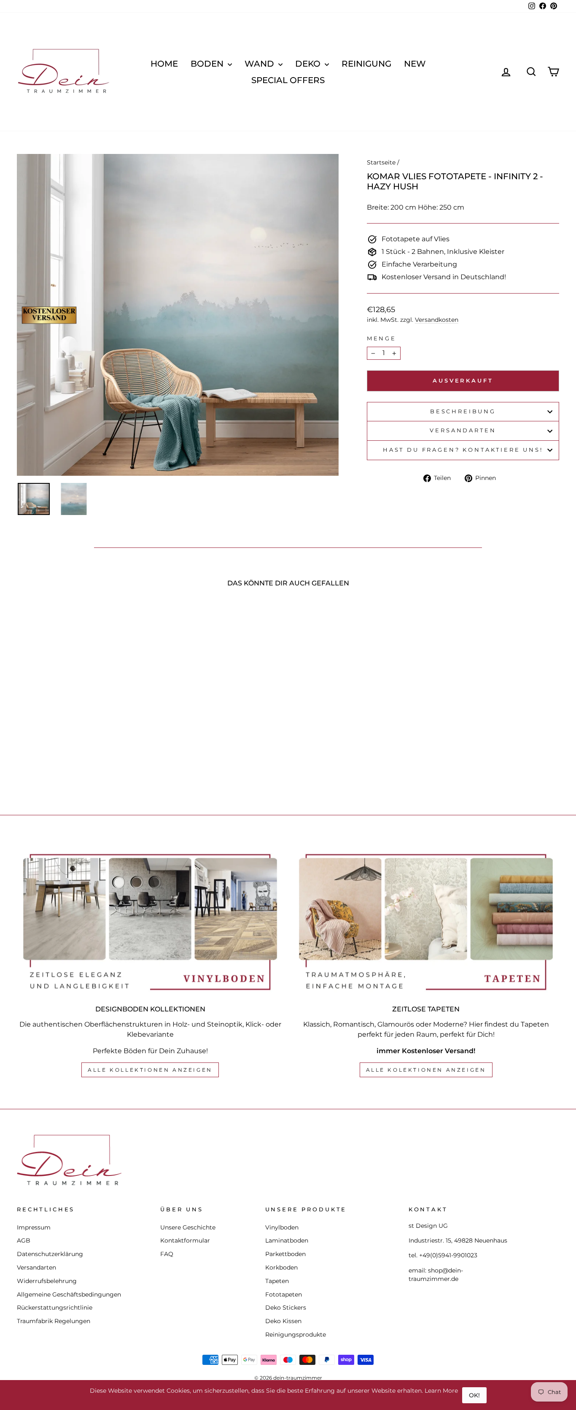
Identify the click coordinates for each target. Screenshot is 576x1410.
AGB (23, 1240)
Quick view (81, 728)
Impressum (34, 1227)
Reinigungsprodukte (295, 1334)
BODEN (208, 64)
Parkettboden (285, 1254)
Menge (381, 338)
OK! (474, 1395)
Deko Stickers (285, 1307)
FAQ (166, 1254)
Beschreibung (463, 411)
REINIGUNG (366, 64)
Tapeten (277, 1281)
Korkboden (281, 1267)
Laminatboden (286, 1240)
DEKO (309, 64)
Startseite (381, 162)
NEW (415, 64)
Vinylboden (282, 1227)
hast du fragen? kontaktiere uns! (463, 450)
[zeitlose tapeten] (426, 922)
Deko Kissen (283, 1321)
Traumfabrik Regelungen (53, 1321)
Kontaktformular (185, 1240)
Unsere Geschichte (187, 1227)
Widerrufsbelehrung (47, 1281)
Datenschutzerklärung (50, 1254)
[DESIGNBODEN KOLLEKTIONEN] (150, 922)
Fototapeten (283, 1294)
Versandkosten (436, 319)
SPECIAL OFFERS (288, 80)
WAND (260, 64)
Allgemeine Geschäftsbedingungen (69, 1294)
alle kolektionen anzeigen (426, 1070)
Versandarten (463, 430)
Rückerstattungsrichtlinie (54, 1307)
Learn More (441, 1390)
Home (164, 64)
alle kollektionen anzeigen (150, 1070)
